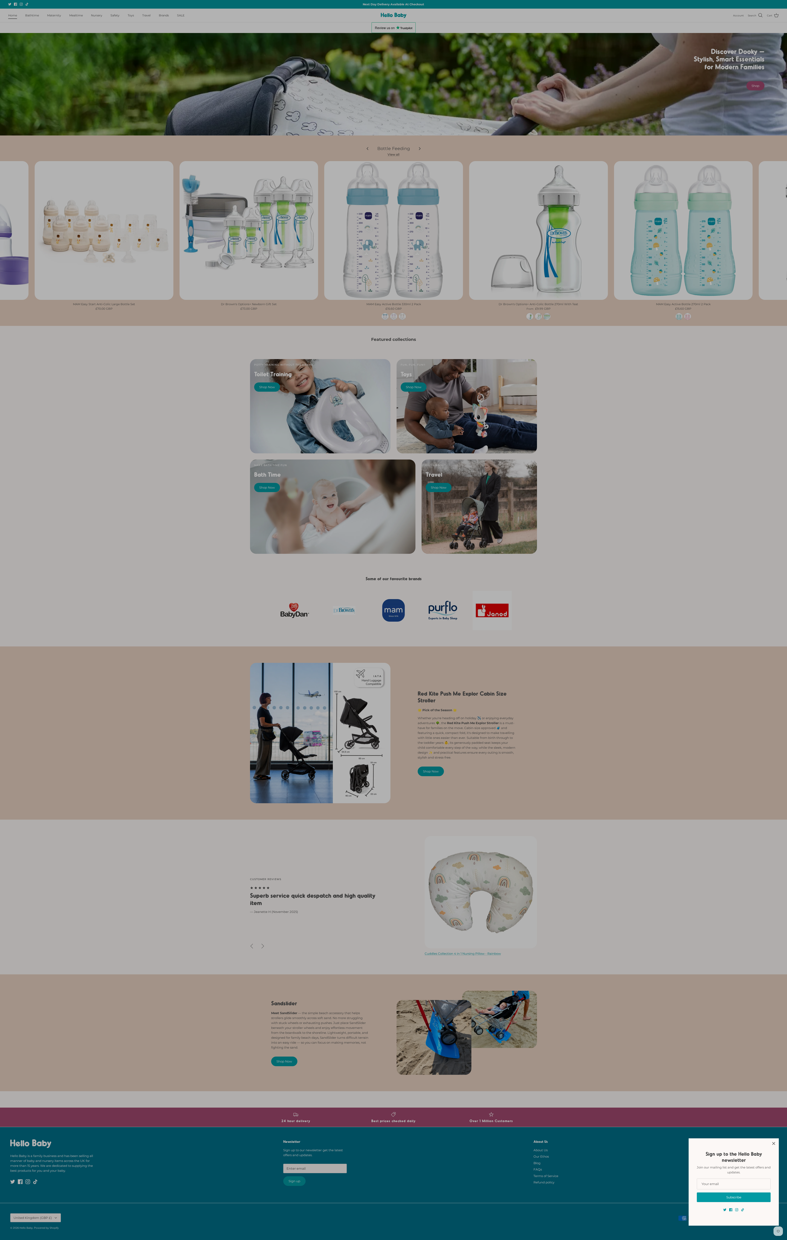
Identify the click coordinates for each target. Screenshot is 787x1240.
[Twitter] (724, 1209)
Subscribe (733, 1197)
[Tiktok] (742, 1209)
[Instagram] (736, 1209)
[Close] (773, 1143)
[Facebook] (730, 1209)
